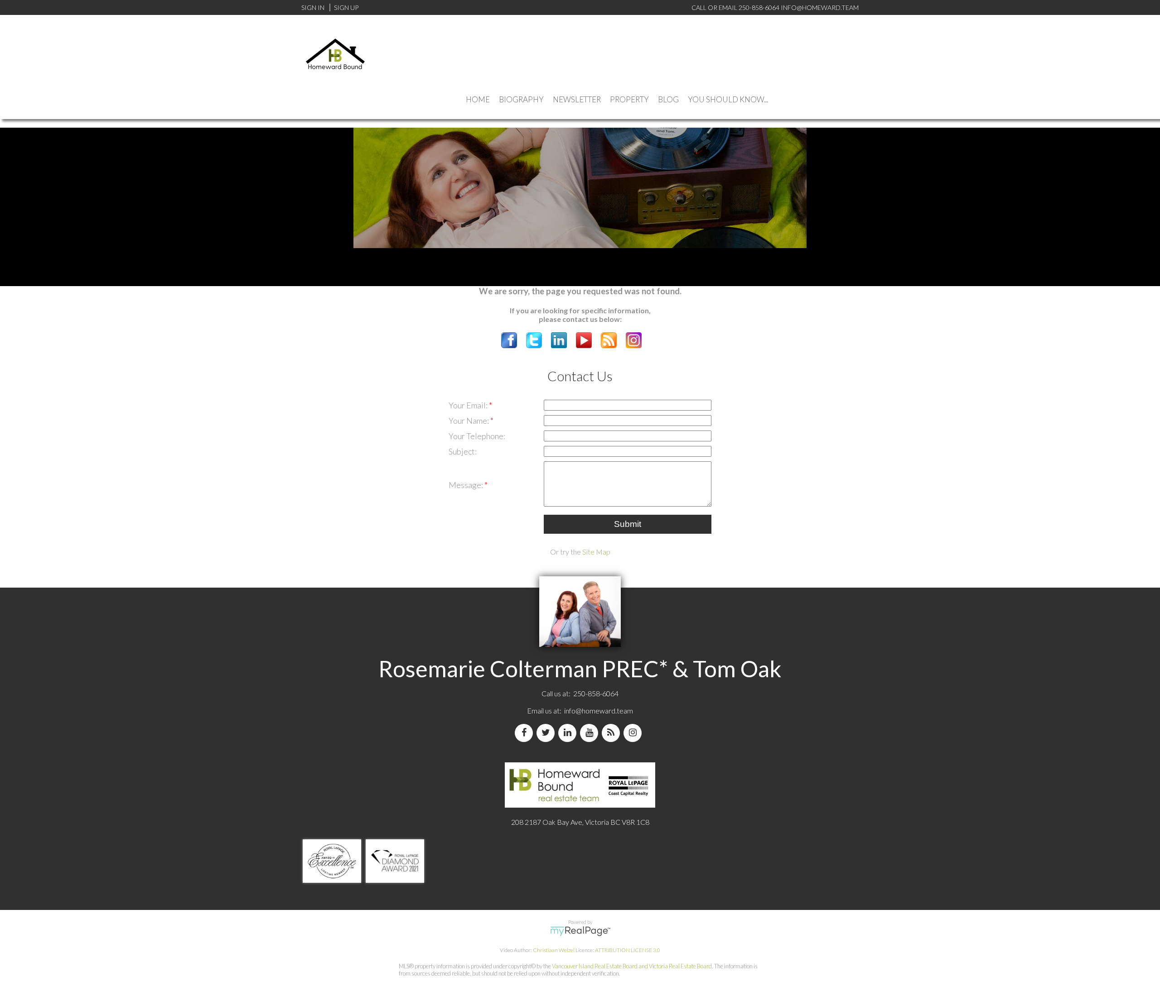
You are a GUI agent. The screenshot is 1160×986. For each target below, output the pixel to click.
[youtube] (591, 732)
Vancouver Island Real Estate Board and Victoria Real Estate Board (632, 966)
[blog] (613, 732)
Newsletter (577, 99)
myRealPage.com (580, 931)
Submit (627, 524)
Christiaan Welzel (554, 950)
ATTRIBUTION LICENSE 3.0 (627, 950)
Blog (668, 99)
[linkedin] (569, 732)
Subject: (463, 451)
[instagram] (634, 732)
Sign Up (346, 7)
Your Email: (469, 405)
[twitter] (547, 732)
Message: (466, 485)
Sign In (312, 7)
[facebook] (525, 732)
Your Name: (469, 421)
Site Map (596, 551)
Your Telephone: (477, 436)
